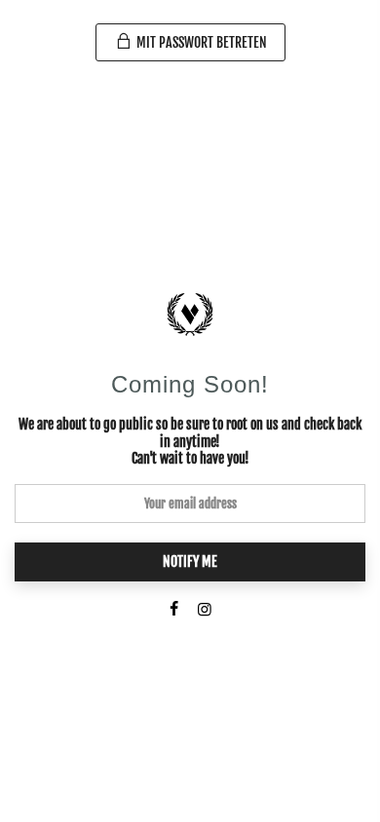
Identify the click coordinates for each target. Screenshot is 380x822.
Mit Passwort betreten (200, 42)
